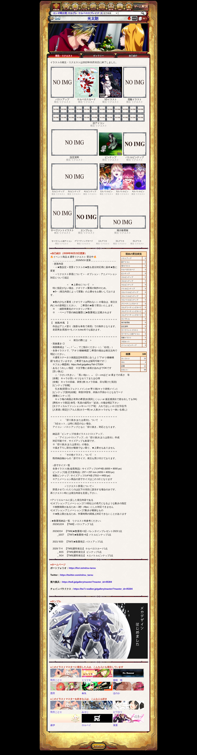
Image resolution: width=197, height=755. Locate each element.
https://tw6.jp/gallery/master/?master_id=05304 (87, 582)
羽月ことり (56, 680)
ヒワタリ (117, 712)
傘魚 (84, 693)
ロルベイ (86, 725)
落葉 (115, 725)
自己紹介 (133, 55)
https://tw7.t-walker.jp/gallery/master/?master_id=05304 (103, 589)
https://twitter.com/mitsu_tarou (76, 575)
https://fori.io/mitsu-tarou (82, 568)
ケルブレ (57, 13)
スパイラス (91, 13)
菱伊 (52, 725)
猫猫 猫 (117, 680)
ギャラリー (98, 55)
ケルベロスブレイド (73, 13)
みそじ (85, 712)
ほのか (116, 693)
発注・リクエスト (63, 55)
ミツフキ (86, 680)
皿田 (52, 693)
